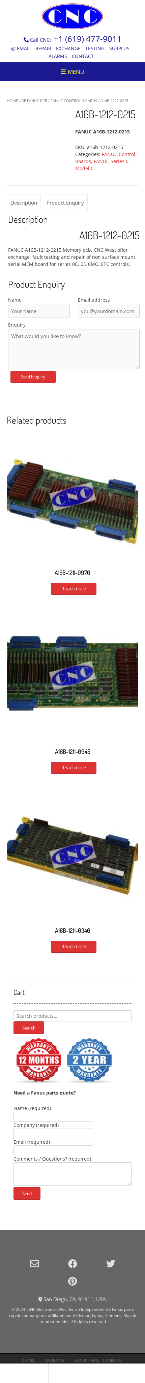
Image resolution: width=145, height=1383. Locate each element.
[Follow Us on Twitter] (110, 1263)
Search (28, 1027)
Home (12, 100)
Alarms (58, 56)
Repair (43, 48)
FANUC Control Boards (74, 100)
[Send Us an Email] (34, 1263)
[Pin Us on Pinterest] (72, 1281)
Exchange (68, 48)
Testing (95, 48)
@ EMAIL (21, 48)
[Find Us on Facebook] (72, 1263)
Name (15, 300)
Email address (94, 300)
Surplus (119, 48)
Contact (83, 56)
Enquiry (17, 324)
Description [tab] (23, 202)
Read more (73, 588)
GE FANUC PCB (34, 100)
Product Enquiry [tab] (65, 202)
